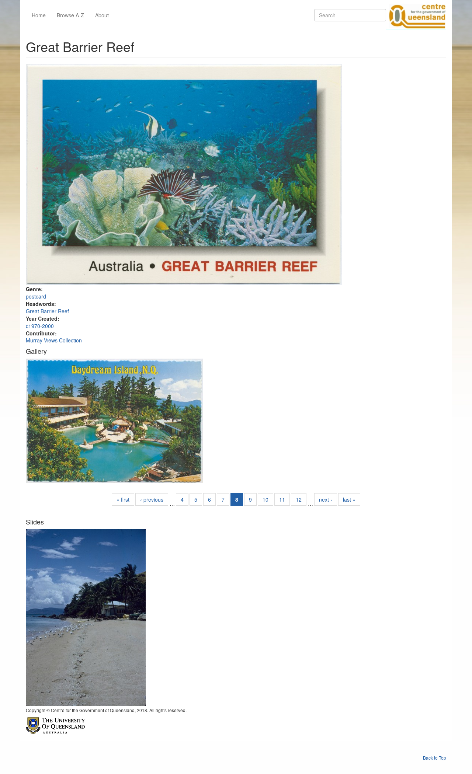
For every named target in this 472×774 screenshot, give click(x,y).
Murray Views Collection (54, 340)
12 (299, 499)
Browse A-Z (70, 15)
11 (282, 499)
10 (265, 499)
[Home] (416, 15)
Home (39, 15)
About (102, 15)
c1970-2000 (40, 326)
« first (123, 499)
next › (325, 499)
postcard (36, 296)
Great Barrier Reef (47, 311)
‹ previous (151, 499)
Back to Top (434, 757)
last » (349, 499)
